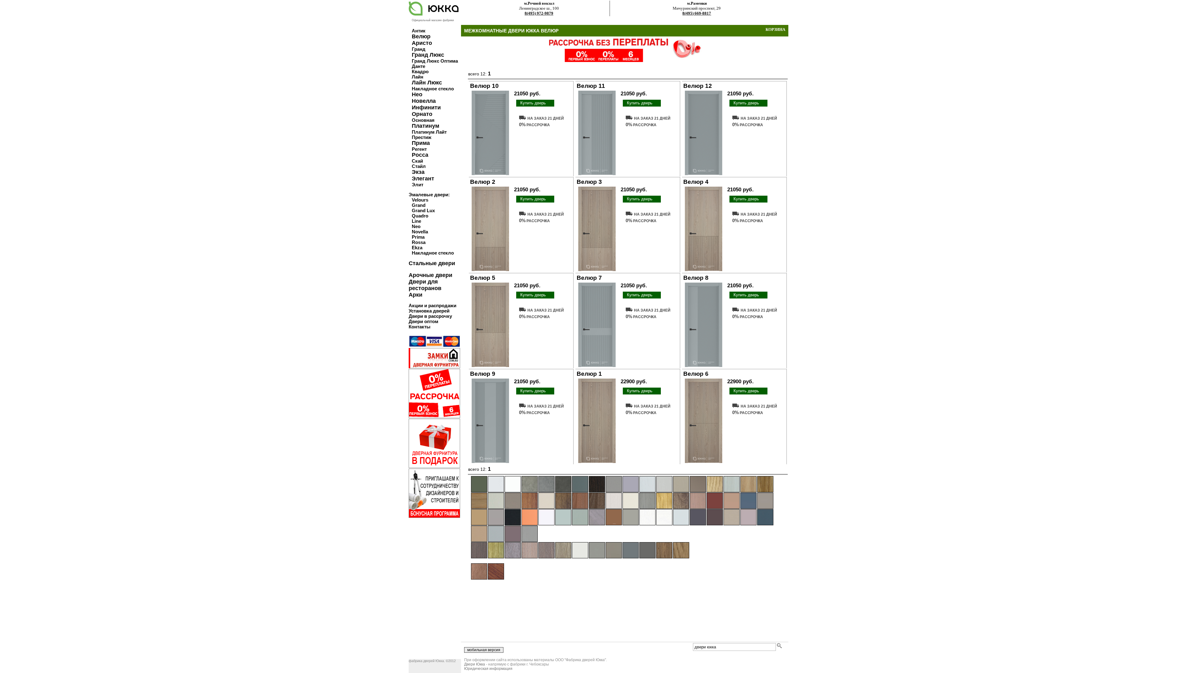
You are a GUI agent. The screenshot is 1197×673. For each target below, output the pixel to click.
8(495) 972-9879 (539, 13)
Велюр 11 (591, 86)
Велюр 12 (697, 86)
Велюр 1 (589, 373)
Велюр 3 (589, 182)
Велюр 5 (482, 277)
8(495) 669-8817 (696, 13)
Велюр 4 (696, 182)
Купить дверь (533, 103)
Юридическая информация (488, 668)
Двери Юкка (474, 664)
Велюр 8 (696, 277)
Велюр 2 (482, 182)
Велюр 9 (482, 373)
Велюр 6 (696, 373)
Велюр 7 (589, 277)
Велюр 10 (484, 86)
